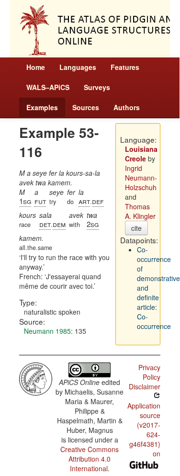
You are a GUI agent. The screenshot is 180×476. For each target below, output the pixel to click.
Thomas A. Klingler (140, 211)
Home (35, 67)
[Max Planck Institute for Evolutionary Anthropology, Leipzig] (35, 378)
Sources (85, 107)
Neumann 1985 (47, 331)
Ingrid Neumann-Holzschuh (141, 177)
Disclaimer (144, 386)
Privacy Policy (149, 372)
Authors (126, 107)
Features (125, 67)
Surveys (97, 87)
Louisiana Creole (141, 153)
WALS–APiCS (47, 87)
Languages (77, 67)
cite (136, 228)
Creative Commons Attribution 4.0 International (89, 458)
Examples (42, 107)
